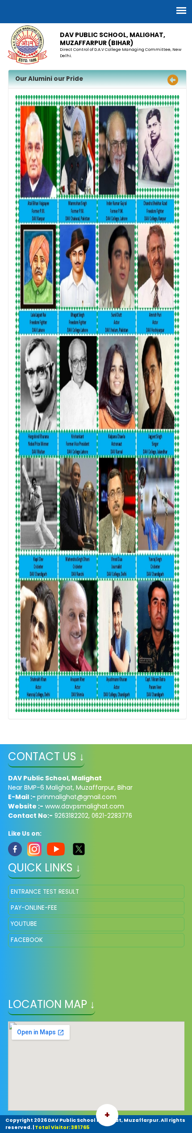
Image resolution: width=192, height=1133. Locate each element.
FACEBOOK (27, 940)
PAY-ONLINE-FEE (34, 908)
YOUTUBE (24, 924)
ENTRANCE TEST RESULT (45, 891)
